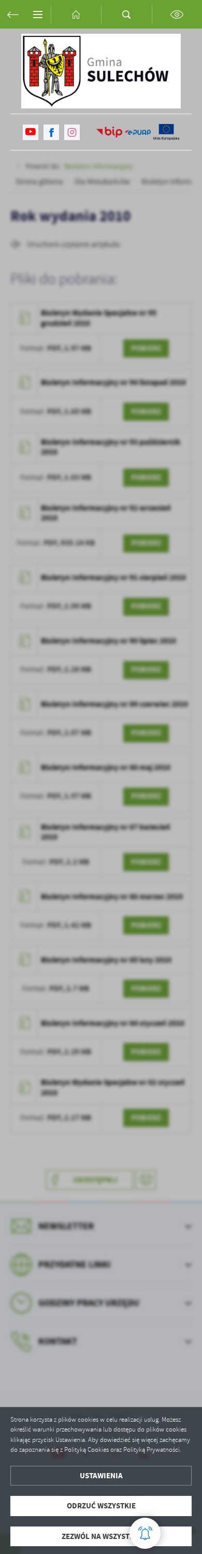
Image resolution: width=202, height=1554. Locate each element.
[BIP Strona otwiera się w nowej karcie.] (109, 132)
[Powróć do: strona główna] (13, 14)
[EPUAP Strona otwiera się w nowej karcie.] (138, 132)
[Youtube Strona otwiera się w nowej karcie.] (30, 132)
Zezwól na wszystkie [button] (101, 1536)
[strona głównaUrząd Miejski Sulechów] (101, 71)
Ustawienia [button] (101, 1475)
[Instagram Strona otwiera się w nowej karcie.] (72, 132)
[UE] (166, 132)
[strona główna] (76, 14)
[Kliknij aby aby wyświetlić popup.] (145, 1533)
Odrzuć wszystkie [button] (101, 1506)
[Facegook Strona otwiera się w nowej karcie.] (51, 132)
